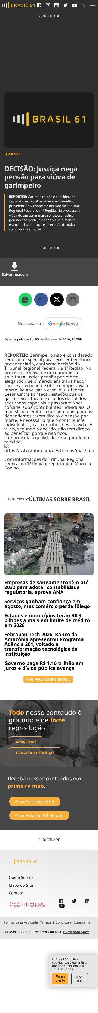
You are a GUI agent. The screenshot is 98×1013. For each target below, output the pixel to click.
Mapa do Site (21, 885)
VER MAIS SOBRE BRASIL (48, 679)
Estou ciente (60, 978)
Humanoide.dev (76, 932)
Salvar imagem (15, 274)
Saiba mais (26, 741)
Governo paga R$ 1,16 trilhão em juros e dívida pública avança (44, 665)
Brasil (13, 154)
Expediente (82, 922)
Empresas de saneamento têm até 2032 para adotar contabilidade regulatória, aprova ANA (46, 587)
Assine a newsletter (35, 802)
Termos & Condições (55, 922)
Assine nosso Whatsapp (39, 815)
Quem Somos (21, 877)
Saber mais (79, 979)
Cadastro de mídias (35, 752)
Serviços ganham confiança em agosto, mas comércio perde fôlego (47, 604)
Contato (16, 892)
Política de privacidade (21, 922)
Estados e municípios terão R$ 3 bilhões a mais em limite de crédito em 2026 (47, 620)
